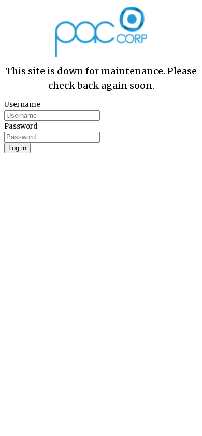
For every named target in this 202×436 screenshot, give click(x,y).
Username (22, 104)
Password (21, 126)
